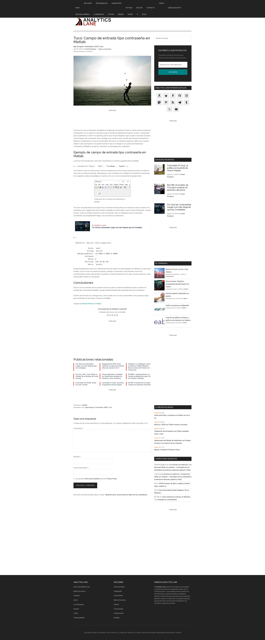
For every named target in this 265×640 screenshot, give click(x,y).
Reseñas (117, 618)
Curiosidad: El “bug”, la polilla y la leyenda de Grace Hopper (177, 168)
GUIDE (96, 47)
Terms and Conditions (92, 479)
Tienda (75, 613)
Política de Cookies (134, 632)
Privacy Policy (111, 479)
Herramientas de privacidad (165, 632)
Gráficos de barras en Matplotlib (177, 305)
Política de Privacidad (164, 76)
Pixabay (98, 304)
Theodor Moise (87, 304)
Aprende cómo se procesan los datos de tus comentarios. (127, 495)
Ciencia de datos (119, 587)
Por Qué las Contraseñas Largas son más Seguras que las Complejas (117, 227)
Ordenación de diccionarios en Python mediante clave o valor (171, 432)
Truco (101, 47)
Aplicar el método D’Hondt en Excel (167, 450)
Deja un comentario (105, 49)
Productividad (118, 609)
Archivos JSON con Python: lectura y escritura (170, 425)
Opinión (116, 604)
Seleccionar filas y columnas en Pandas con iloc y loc (172, 416)
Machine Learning (119, 600)
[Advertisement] (154, 21)
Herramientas (170, 276)
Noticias (76, 609)
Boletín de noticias (79, 591)
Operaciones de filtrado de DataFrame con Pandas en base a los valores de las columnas (172, 442)
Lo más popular (78, 604)
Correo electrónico (80, 468)
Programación (118, 613)
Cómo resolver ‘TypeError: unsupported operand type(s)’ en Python (177, 284)
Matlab (85, 405)
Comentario (78, 428)
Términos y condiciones (119, 632)
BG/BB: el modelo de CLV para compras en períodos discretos (177, 187)
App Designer (78, 47)
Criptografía (118, 591)
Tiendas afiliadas (79, 618)
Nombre (77, 457)
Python (186, 289)
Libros (75, 600)
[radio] (107, 315)
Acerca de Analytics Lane (81, 587)
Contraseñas (88, 47)
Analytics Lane (93, 21)
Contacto (76, 595)
